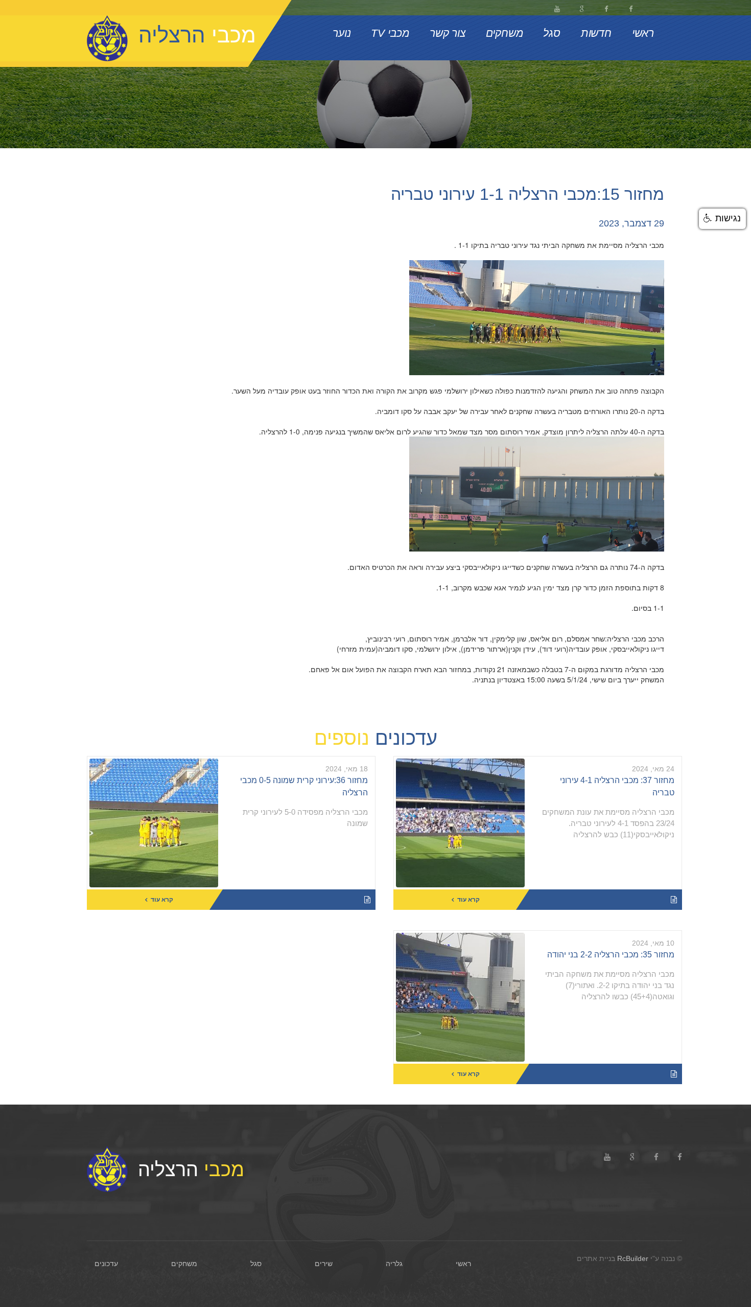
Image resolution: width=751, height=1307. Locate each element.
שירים (324, 1263)
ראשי (643, 33)
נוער (341, 33)
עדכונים (106, 1263)
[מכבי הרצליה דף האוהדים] (606, 7)
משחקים (504, 33)
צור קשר (447, 33)
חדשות (596, 33)
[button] (722, 219)
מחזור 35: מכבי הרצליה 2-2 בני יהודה (610, 954)
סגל (551, 33)
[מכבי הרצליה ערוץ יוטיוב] (557, 7)
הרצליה (191, 1168)
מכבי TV (390, 33)
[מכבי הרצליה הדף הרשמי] (630, 7)
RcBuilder (632, 1258)
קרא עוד (468, 899)
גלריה (394, 1263)
